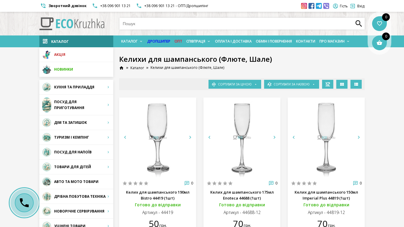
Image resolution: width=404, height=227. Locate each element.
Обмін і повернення (274, 41)
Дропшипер (158, 41)
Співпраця (195, 41)
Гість (344, 6)
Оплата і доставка (233, 41)
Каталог (129, 41)
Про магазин (332, 41)
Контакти (305, 41)
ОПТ (178, 41)
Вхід (360, 6)
